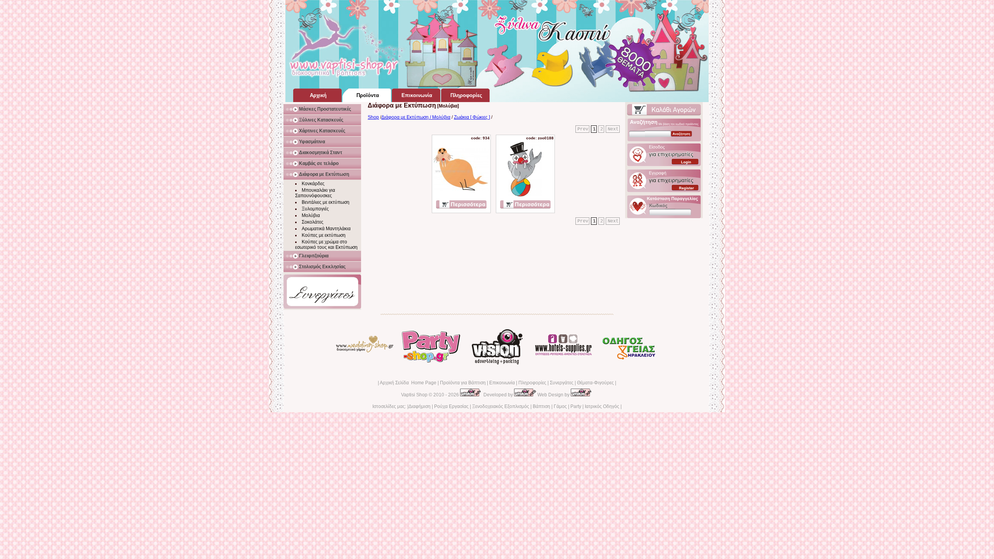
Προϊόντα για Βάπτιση (463, 382)
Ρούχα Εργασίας (451, 406)
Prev (582, 129)
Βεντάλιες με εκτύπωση (325, 202)
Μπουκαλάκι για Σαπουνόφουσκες (315, 192)
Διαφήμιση (419, 406)
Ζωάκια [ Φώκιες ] (472, 117)
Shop (373, 117)
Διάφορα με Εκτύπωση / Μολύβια (415, 117)
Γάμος (560, 406)
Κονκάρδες (313, 183)
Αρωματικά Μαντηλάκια (326, 228)
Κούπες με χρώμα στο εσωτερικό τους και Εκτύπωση (326, 244)
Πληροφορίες (532, 382)
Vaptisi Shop (414, 395)
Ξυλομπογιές (315, 209)
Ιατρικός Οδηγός (602, 406)
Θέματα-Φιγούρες (595, 382)
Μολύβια (311, 215)
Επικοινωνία (502, 382)
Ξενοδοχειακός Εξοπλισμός (500, 406)
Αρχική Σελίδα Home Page (408, 382)
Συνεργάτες (561, 382)
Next (613, 129)
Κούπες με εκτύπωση (324, 235)
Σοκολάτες (312, 222)
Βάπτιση (541, 406)
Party (575, 406)
